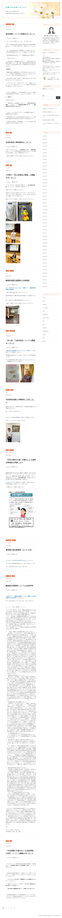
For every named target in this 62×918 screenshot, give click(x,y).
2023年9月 (45, 166)
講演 (13, 24)
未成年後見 (8, 135)
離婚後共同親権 (9, 578)
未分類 (44, 324)
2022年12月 (45, 179)
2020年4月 (45, 259)
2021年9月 (45, 212)
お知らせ (7, 389)
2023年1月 (45, 176)
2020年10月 (45, 242)
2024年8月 (45, 152)
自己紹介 (44, 334)
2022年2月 (45, 199)
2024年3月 (45, 162)
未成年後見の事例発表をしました (19, 142)
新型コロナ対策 (46, 317)
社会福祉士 (45, 327)
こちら (44, 55)
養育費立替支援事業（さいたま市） (19, 550)
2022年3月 (45, 196)
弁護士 (7, 132)
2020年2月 (45, 263)
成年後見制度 (8, 24)
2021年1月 (45, 232)
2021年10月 (45, 209)
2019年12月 (45, 269)
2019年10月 (45, 273)
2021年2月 (45, 229)
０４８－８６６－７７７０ (48, 65)
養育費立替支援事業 (17, 560)
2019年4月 (45, 283)
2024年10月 (45, 146)
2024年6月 (45, 156)
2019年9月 (45, 276)
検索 (43, 95)
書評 (43, 321)
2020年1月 (45, 266)
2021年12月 (45, 206)
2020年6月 (45, 256)
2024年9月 (45, 149)
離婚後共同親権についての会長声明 (19, 586)
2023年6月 (45, 169)
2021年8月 (45, 216)
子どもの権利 (8, 540)
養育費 (9, 542)
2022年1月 (45, 202)
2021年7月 (45, 219)
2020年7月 (45, 253)
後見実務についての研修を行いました (20, 34)
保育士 (44, 301)
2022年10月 (45, 182)
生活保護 (7, 843)
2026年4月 (45, 136)
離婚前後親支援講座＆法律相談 (17, 280)
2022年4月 (45, 192)
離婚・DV (11, 270)
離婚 (6, 273)
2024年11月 (45, 142)
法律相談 (12, 452)
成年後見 (7, 333)
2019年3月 (45, 286)
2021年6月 (45, 222)
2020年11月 (45, 239)
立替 (6, 542)
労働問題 (44, 304)
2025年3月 (45, 139)
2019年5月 (45, 279)
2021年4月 (45, 226)
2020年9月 (45, 246)
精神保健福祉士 (46, 331)
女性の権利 (8, 452)
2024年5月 (45, 159)
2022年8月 (45, 186)
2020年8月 (45, 249)
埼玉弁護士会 (9, 482)
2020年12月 (45, 236)
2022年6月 (45, 189)
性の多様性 (8, 167)
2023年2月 (45, 172)
